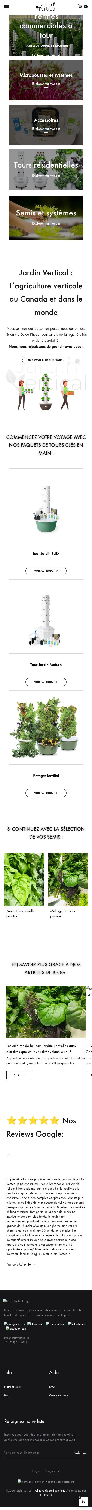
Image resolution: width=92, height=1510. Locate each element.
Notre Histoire (12, 1386)
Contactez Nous (58, 1395)
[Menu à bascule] (6, 6)
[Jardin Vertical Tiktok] (35, 1324)
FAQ (52, 1386)
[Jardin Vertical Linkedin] (77, 1324)
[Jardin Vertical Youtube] (55, 1324)
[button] (46, 360)
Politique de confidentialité (49, 1490)
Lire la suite (19, 1075)
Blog (6, 1395)
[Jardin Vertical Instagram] (14, 1324)
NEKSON (46, 1495)
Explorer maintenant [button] (46, 84)
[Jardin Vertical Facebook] (16, 1328)
